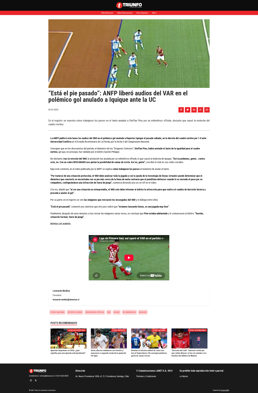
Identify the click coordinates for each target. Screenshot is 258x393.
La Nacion (184, 376)
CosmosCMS (225, 390)
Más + (154, 13)
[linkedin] (194, 110)
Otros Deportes (142, 13)
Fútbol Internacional (124, 13)
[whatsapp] (200, 110)
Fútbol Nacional (107, 13)
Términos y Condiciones (146, 376)
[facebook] (181, 110)
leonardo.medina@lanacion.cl (66, 299)
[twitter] (187, 110)
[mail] (207, 110)
